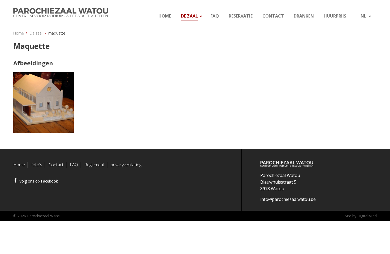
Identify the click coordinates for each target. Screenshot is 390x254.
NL (363, 16)
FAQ (74, 165)
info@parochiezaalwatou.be (288, 199)
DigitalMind (367, 215)
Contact (56, 165)
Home (18, 33)
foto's (36, 165)
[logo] (72, 13)
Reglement (94, 165)
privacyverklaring (126, 165)
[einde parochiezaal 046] (43, 102)
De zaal (36, 33)
